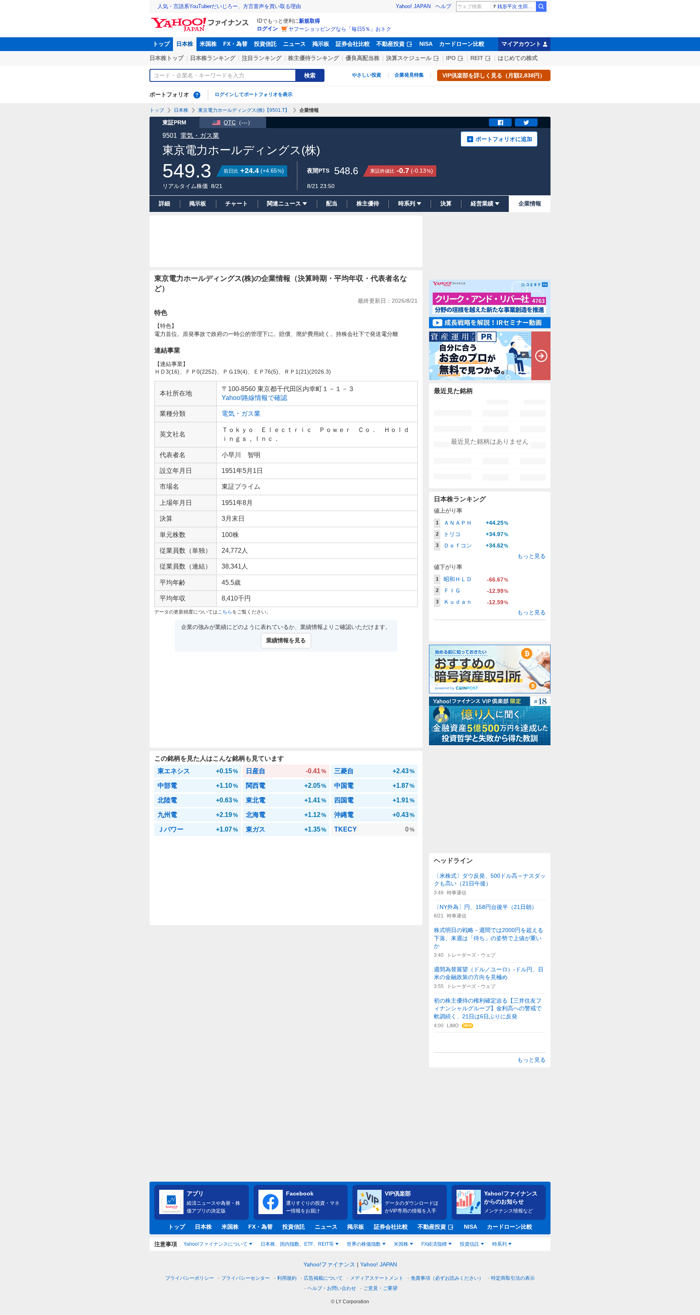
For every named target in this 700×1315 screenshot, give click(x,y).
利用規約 (287, 1278)
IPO (451, 58)
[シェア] (500, 122)
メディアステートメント (376, 1278)
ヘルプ (443, 6)
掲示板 (320, 44)
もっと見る (531, 556)
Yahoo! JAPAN (413, 6)
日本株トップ (166, 58)
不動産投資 (390, 44)
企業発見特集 (409, 75)
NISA (426, 44)
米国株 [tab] (401, 1244)
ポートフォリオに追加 (504, 139)
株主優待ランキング (313, 58)
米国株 (208, 44)
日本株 (184, 44)
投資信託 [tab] (469, 1244)
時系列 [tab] (499, 1244)
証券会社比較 (353, 44)
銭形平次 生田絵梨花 (516, 6)
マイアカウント (521, 44)
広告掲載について (323, 1278)
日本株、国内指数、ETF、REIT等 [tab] (297, 1244)
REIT (476, 58)
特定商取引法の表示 (513, 1278)
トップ (161, 44)
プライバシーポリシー (189, 1278)
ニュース (294, 44)
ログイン (267, 29)
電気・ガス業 (199, 135)
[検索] (541, 6)
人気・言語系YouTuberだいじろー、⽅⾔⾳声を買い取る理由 (229, 6)
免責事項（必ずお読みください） (447, 1278)
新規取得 (309, 21)
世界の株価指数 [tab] (364, 1244)
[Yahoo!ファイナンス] (201, 20)
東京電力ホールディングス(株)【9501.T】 (244, 110)
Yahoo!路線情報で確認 (254, 397)
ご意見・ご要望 (380, 1288)
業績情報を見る (286, 640)
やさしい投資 (366, 75)
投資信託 (265, 44)
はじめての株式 (518, 58)
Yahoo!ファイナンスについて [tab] (216, 1244)
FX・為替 (235, 44)
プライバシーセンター (245, 1278)
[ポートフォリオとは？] (196, 94)
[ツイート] (526, 122)
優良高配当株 (363, 58)
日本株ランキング (212, 58)
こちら (225, 612)
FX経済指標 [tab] (434, 1244)
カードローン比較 (461, 44)
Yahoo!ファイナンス (329, 1264)
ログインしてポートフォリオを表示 (253, 94)
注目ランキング (262, 58)
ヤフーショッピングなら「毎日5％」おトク (339, 29)
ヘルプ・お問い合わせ (331, 1288)
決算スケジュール (408, 58)
